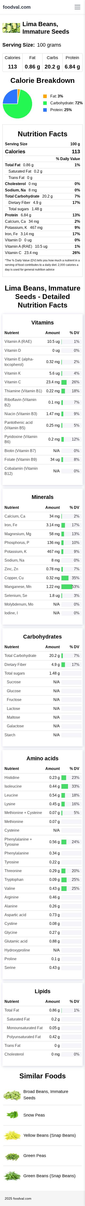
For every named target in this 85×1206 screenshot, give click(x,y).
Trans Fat (12, 1046)
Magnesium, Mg (17, 534)
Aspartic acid (15, 915)
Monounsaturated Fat (24, 1028)
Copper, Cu (14, 578)
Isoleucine (13, 786)
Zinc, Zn (11, 569)
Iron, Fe (10, 525)
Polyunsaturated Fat (24, 1037)
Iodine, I (11, 613)
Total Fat (11, 1010)
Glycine (10, 933)
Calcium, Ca (14, 516)
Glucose (14, 691)
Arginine (11, 897)
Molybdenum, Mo (18, 604)
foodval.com (17, 7)
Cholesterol (14, 1054)
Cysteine (11, 830)
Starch (9, 735)
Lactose (13, 709)
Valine (9, 888)
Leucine (11, 795)
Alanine (10, 906)
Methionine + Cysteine (23, 813)
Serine (10, 968)
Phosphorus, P (16, 543)
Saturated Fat (18, 1019)
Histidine (11, 778)
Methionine (13, 822)
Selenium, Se (15, 596)
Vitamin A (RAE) (18, 342)
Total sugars (14, 673)
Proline (10, 959)
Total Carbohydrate (20, 656)
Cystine (10, 924)
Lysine (9, 804)
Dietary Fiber (15, 665)
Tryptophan (13, 880)
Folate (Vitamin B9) (20, 459)
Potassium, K (15, 552)
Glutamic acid (15, 941)
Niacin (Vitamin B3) (20, 414)
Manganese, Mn (17, 587)
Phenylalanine (16, 853)
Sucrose (14, 682)
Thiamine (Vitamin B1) (23, 391)
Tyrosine (11, 862)
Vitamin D (12, 350)
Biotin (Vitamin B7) (20, 451)
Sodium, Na (14, 560)
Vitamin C (12, 382)
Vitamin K (12, 373)
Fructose (14, 700)
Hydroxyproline (17, 950)
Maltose (13, 717)
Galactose (15, 726)
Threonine (13, 871)
